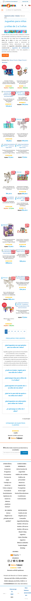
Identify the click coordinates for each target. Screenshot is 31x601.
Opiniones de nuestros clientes (7, 499)
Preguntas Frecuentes (7, 473)
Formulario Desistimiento (7, 492)
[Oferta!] (22, 125)
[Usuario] (25, 5)
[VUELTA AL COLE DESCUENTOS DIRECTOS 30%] (8, 72)
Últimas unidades (22, 542)
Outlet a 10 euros (22, 524)
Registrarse (8, 516)
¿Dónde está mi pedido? (8, 520)
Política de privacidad (21, 478)
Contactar (7, 469)
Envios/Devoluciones (21, 493)
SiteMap (22, 548)
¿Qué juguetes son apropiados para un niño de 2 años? (15, 346)
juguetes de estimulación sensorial (15, 49)
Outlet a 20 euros (22, 526)
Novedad (4, 62)
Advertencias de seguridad (22, 470)
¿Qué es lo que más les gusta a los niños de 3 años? (15, 394)
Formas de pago (7, 478)
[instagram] (8, 560)
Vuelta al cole (22, 513)
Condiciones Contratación (21, 497)
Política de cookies (22, 474)
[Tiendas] (22, 5)
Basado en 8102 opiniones (15, 434)
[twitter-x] (17, 560)
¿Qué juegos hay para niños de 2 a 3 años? (15, 379)
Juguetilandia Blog (22, 521)
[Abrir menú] (2, 10)
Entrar (8, 513)
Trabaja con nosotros (7, 484)
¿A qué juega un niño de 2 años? (15, 410)
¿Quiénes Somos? (8, 505)
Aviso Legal (21, 490)
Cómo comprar (7, 488)
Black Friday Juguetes (23, 533)
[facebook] (14, 560)
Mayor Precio (22, 60)
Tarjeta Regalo (22, 545)
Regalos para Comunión (23, 517)
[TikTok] (11, 560)
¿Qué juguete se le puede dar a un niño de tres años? (15, 387)
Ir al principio (26, 419)
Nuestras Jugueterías (21, 484)
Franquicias (21, 488)
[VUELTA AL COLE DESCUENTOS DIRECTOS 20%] (22, 72)
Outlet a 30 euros (22, 529)
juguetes (23, 38)
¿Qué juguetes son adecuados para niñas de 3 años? (15, 402)
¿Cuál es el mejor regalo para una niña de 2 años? (15, 371)
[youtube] (22, 560)
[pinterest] (19, 560)
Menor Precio (13, 60)
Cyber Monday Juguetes (22, 538)
